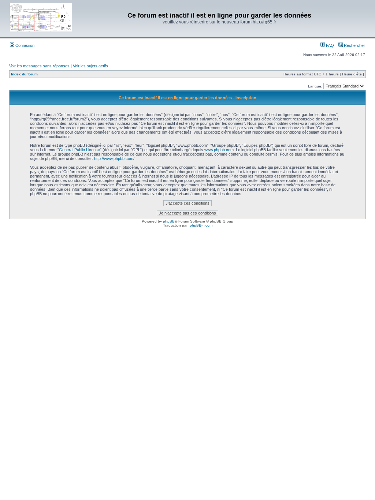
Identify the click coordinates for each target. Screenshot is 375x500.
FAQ (329, 45)
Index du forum (24, 74)
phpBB (169, 221)
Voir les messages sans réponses (39, 66)
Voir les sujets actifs (90, 66)
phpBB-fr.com (201, 225)
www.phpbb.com (219, 150)
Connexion (24, 45)
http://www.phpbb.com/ (114, 158)
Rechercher (354, 45)
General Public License (79, 150)
